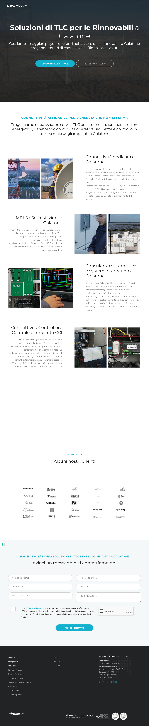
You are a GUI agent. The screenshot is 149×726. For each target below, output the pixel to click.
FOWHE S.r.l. (114, 682)
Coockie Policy (13, 691)
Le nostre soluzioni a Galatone (19, 682)
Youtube (57, 666)
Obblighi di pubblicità (15, 695)
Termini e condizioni (15, 678)
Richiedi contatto (74, 628)
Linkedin (57, 662)
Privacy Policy (13, 686)
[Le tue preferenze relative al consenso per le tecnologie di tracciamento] (2, 544)
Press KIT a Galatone (16, 674)
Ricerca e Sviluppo (15, 670)
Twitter (56, 657)
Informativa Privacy (34, 608)
